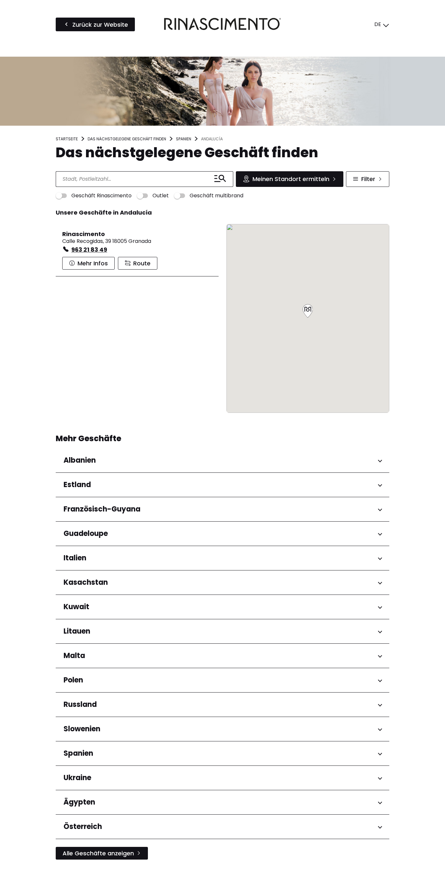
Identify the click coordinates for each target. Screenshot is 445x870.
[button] (308, 311)
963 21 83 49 (89, 250)
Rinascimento (83, 234)
